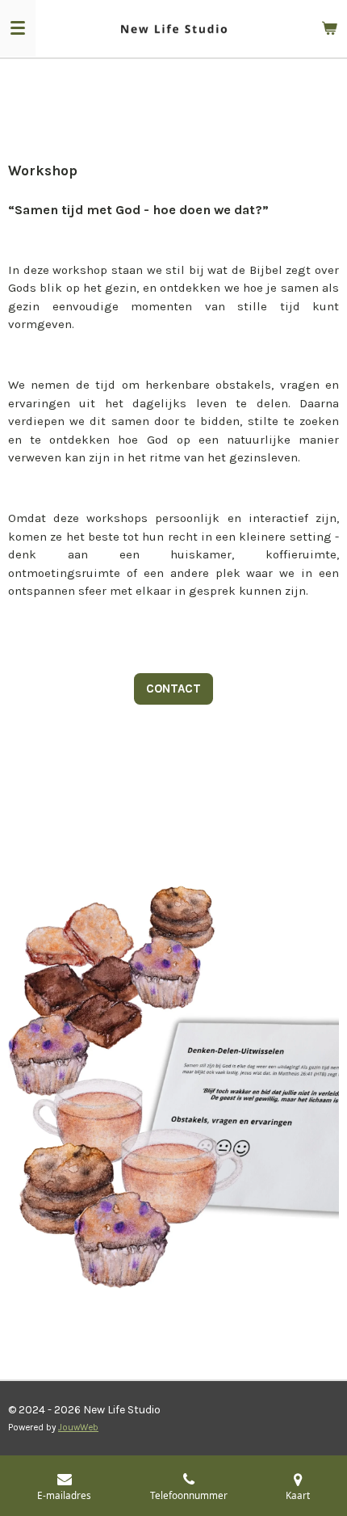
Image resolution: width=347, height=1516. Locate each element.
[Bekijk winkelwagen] (329, 28)
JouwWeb (78, 1427)
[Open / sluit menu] (18, 28)
